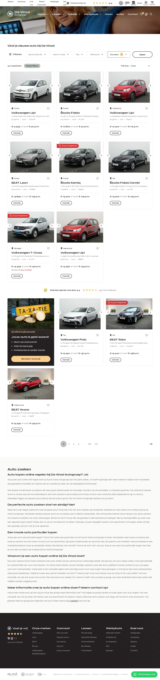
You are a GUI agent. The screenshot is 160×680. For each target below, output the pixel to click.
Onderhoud (111, 637)
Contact (134, 650)
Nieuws (133, 641)
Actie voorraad (63, 650)
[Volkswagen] (121, 3)
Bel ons (125, 674)
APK (108, 646)
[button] (145, 444)
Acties (133, 646)
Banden (109, 650)
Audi (34, 637)
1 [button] (63, 443)
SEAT (34, 641)
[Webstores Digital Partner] (19, 14)
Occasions (61, 641)
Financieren (86, 650)
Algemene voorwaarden (62, 674)
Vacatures (134, 637)
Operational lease (89, 637)
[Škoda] (139, 3)
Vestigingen (135, 633)
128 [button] (89, 443)
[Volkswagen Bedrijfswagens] (146, 3)
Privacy (95, 674)
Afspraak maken (113, 633)
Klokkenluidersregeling (110, 674)
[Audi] (127, 3)
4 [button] (78, 443)
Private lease (86, 633)
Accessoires (111, 641)
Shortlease (86, 646)
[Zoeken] (151, 14)
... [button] (83, 443)
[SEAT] (133, 3)
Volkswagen (37, 633)
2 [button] (69, 443)
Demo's (60, 646)
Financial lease (87, 641)
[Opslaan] (48, 108)
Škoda (35, 646)
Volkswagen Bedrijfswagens (39, 652)
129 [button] (96, 443)
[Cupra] (152, 3)
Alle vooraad (62, 633)
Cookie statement (82, 674)
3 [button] (73, 443)
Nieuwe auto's (63, 637)
